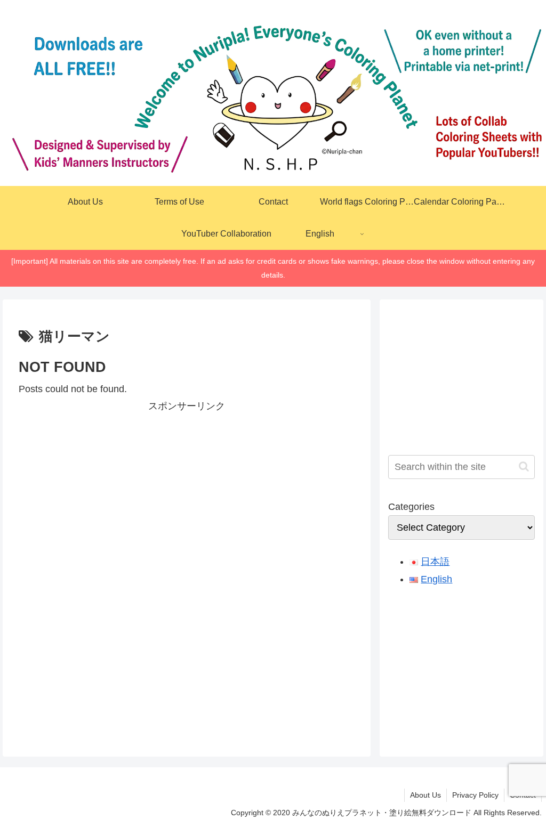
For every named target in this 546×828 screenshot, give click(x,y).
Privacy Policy (475, 795)
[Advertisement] (187, 489)
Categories (411, 506)
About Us (425, 795)
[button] (524, 466)
